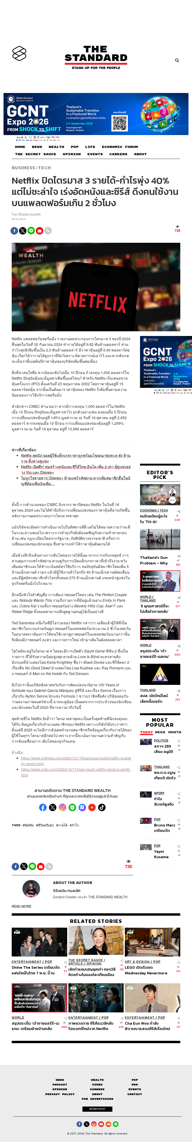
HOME (20, 147)
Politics (161, 740)
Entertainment (26, 962)
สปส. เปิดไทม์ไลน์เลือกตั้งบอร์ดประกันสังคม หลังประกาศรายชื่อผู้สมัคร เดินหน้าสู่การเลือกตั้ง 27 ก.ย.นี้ (154, 698)
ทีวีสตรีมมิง (46, 825)
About (97, 1094)
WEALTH (56, 147)
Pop (135, 1080)
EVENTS (95, 154)
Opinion (94, 963)
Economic (148, 510)
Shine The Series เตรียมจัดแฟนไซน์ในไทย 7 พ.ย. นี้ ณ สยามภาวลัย (36, 970)
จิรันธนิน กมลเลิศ (29, 214)
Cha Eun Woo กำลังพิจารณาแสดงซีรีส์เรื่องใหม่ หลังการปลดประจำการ (147, 1026)
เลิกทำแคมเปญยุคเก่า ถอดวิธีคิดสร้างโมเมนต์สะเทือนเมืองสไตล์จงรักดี (92, 972)
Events (135, 1089)
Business (23, 167)
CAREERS (118, 154)
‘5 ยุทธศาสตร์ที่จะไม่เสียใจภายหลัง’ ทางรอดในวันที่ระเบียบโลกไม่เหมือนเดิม (154, 608)
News (60, 1080)
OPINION (72, 154)
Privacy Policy (60, 1094)
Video (97, 1084)
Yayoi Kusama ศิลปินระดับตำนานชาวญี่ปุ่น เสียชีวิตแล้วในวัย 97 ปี (165, 854)
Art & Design (137, 962)
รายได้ (62, 825)
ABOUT (140, 154)
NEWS (37, 147)
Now (135, 1084)
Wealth (97, 1080)
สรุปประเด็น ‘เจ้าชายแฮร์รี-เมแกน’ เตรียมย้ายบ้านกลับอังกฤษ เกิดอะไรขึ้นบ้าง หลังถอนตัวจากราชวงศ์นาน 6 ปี (154, 653)
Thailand (148, 600)
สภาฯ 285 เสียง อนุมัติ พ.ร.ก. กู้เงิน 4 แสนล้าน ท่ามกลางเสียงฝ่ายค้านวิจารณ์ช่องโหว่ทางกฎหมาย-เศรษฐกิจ (165, 749)
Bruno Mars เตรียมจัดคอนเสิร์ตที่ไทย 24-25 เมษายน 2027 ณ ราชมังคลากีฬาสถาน (164, 827)
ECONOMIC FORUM (120, 147)
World (145, 597)
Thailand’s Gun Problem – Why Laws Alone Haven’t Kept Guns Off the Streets (154, 560)
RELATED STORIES (96, 921)
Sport (159, 793)
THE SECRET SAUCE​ (35, 154)
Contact (134, 1094)
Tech (44, 167)
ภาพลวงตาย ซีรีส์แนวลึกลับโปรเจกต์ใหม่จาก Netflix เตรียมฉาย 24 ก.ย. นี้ (90, 1026)
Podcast (59, 1084)
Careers (97, 1089)
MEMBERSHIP (97, 1109)
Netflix (29, 825)
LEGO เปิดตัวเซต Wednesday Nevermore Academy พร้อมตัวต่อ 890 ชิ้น (148, 970)
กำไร (75, 825)
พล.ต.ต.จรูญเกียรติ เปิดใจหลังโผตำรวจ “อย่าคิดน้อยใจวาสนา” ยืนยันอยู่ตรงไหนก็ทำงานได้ (165, 775)
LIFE (90, 147)
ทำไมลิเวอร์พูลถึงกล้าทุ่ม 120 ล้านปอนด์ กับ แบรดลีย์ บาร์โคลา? (165, 801)
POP (74, 147)
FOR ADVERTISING (97, 1099)
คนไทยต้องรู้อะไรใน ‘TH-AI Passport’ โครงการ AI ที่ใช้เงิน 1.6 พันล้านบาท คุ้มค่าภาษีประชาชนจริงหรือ (154, 518)
